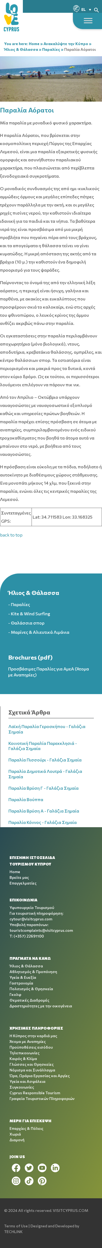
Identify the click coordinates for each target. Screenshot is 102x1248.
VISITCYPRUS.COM (70, 1210)
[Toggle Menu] (88, 20)
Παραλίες (51, 49)
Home (34, 43)
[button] (96, 9)
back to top (11, 534)
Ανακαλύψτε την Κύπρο (66, 43)
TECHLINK (13, 1231)
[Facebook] (16, 1167)
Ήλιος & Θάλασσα (21, 49)
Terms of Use (16, 1226)
